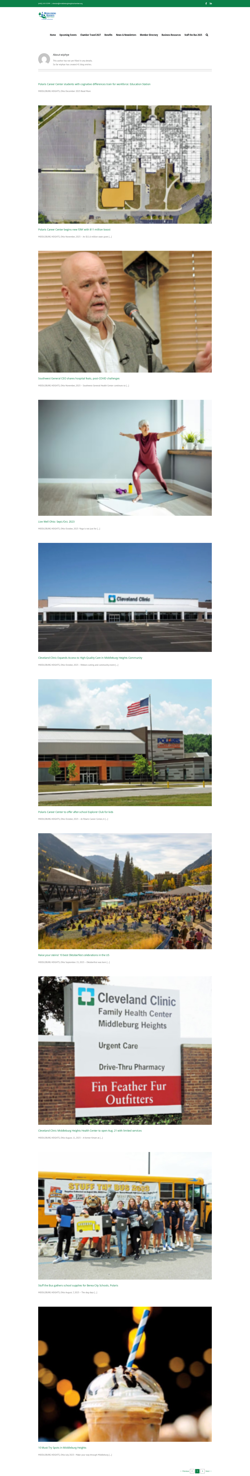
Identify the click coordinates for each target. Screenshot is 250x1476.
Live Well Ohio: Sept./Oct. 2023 (56, 521)
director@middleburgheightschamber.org (67, 3)
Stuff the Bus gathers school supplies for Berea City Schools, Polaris (78, 1285)
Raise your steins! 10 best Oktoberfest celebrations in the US (73, 955)
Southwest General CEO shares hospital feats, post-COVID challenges (79, 378)
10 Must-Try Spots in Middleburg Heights (62, 1447)
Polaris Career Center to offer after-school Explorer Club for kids (75, 812)
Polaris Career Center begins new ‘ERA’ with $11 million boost (74, 229)
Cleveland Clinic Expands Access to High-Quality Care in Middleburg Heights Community (90, 657)
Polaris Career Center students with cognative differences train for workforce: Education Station (94, 84)
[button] (207, 34)
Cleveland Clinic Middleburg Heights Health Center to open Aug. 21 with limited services (90, 1130)
